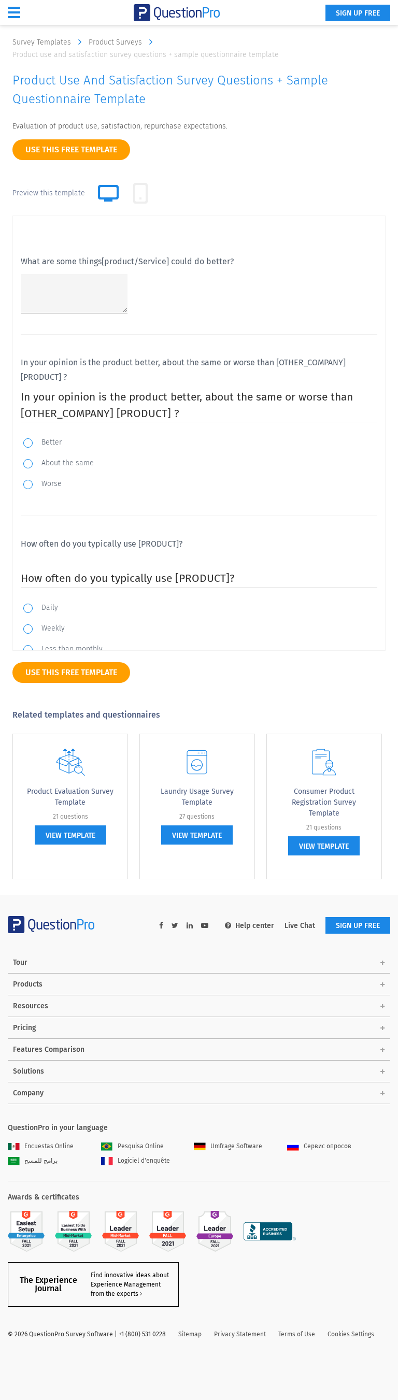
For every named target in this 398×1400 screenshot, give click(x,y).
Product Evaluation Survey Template (70, 797)
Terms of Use (296, 1334)
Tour (20, 962)
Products (27, 984)
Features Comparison (48, 1049)
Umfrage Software (236, 1146)
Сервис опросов (327, 1146)
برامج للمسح (41, 1160)
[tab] (140, 193)
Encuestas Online (49, 1146)
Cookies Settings (351, 1334)
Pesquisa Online (141, 1146)
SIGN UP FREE (358, 13)
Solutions (28, 1071)
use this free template (71, 149)
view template (70, 835)
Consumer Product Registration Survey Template (324, 802)
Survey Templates (42, 42)
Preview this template (48, 193)
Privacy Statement (240, 1334)
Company (28, 1093)
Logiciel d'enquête (144, 1160)
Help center (254, 925)
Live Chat (300, 925)
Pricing (24, 1027)
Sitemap (190, 1334)
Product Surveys (116, 42)
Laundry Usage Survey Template (197, 797)
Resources (30, 1006)
